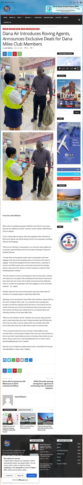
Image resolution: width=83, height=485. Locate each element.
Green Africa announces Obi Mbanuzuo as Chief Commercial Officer (14, 383)
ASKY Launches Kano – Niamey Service (27, 427)
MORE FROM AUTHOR (24, 410)
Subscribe (76, 178)
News (19, 17)
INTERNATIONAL (30, 29)
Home (5, 17)
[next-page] (52, 410)
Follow (76, 174)
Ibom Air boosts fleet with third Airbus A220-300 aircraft (45, 428)
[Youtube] (80, 2)
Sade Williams (8, 48)
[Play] (60, 68)
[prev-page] (50, 410)
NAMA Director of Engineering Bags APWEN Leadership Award (9, 429)
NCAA (37, 29)
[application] (69, 64)
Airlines (27, 17)
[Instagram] (74, 2)
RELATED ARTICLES (9, 410)
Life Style (58, 17)
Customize (9, 475)
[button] (79, 20)
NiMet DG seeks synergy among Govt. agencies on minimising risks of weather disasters (41, 384)
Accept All (31, 475)
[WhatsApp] (20, 54)
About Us (12, 17)
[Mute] (75, 68)
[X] (77, 2)
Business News (48, 17)
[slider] (67, 68)
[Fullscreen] (78, 68)
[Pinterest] (15, 54)
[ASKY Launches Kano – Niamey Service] (28, 419)
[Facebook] (70, 2)
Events (66, 17)
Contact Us (7, 22)
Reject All (20, 475)
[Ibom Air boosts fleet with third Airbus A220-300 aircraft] (45, 419)
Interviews (38, 17)
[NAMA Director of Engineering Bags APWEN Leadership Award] (10, 419)
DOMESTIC (12, 29)
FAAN (23, 29)
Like (78, 169)
